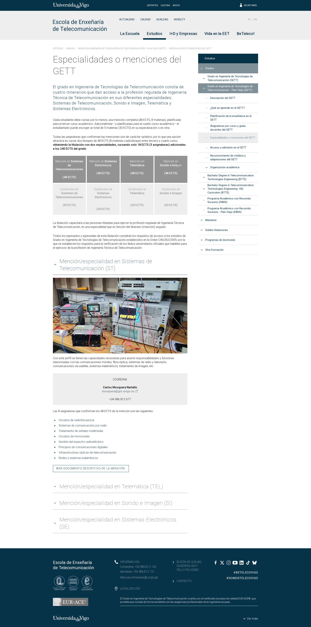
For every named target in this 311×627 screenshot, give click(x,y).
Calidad (145, 19)
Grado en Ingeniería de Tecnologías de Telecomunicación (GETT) (230, 78)
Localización (130, 588)
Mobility (179, 19)
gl (249, 19)
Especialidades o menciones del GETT (232, 137)
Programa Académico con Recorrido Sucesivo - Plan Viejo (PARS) (229, 210)
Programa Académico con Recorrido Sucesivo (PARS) (229, 200)
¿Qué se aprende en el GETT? (227, 108)
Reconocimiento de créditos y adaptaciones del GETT (228, 157)
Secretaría (250, 5)
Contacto (184, 581)
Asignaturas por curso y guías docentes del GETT (228, 127)
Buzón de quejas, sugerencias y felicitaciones (189, 566)
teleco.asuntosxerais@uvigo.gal (139, 577)
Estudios (58, 48)
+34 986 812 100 (145, 566)
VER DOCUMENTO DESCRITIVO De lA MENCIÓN (91, 468)
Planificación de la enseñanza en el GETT (230, 117)
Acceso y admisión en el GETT (228, 147)
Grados (70, 48)
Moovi (176, 5)
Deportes (152, 5)
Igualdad (162, 19)
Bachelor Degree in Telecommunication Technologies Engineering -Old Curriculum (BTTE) (231, 189)
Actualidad (127, 19)
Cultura (165, 5)
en (255, 19)
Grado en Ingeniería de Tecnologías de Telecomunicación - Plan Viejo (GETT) (122, 48)
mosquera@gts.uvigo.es (118, 391)
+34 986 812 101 (144, 571)
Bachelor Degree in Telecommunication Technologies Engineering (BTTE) (231, 177)
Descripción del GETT (222, 98)
